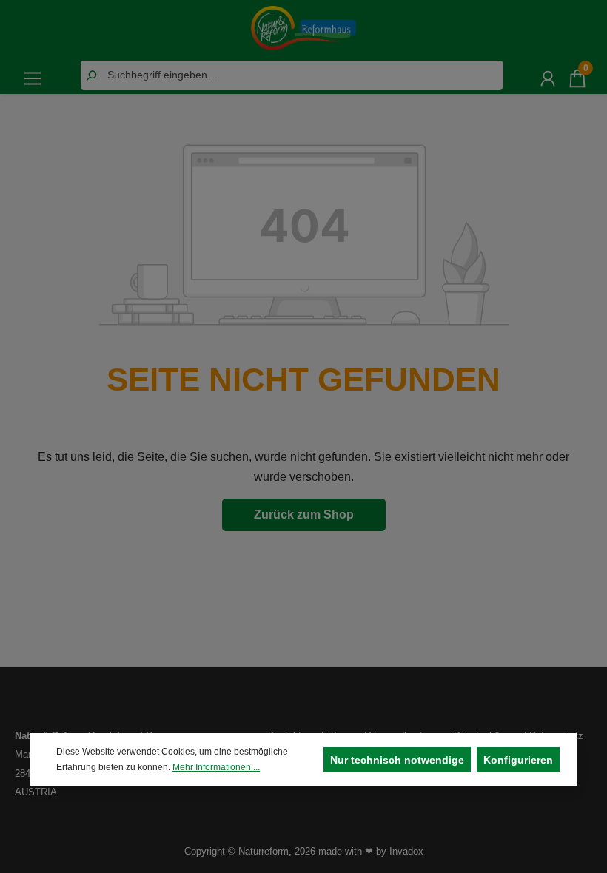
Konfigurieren (518, 760)
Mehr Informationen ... (216, 767)
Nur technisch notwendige (397, 760)
